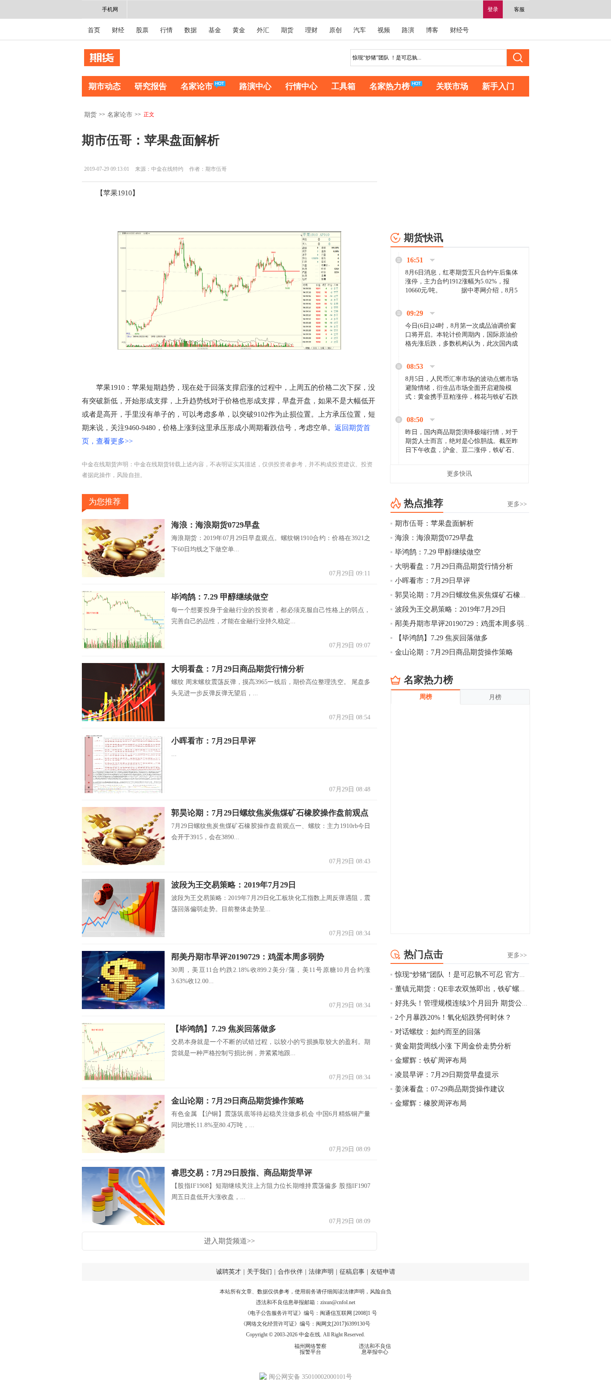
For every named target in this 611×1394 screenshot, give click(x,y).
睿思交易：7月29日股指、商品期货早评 (241, 1173)
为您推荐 (105, 501)
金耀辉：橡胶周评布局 (431, 1103)
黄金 (239, 30)
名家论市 (197, 86)
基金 (214, 30)
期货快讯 (423, 237)
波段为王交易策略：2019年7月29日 (233, 885)
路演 (408, 30)
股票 (142, 30)
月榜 (495, 697)
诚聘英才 (228, 1271)
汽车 (359, 30)
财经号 (459, 30)
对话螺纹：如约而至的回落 (438, 1031)
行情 (166, 30)
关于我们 (259, 1271)
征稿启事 (352, 1271)
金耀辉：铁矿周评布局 (431, 1060)
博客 (432, 30)
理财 (311, 30)
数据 (190, 30)
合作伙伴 (290, 1271)
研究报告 (151, 86)
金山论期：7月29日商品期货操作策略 (237, 1101)
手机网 (110, 9)
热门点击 (423, 954)
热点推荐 (423, 503)
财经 (118, 30)
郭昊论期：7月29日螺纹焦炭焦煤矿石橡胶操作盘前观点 (270, 813)
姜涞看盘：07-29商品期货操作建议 (450, 1089)
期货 (287, 30)
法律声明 (321, 1271)
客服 (519, 9)
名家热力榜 (389, 86)
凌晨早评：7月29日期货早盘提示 (447, 1074)
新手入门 (498, 86)
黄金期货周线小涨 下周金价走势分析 (453, 1046)
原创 (335, 30)
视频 (384, 30)
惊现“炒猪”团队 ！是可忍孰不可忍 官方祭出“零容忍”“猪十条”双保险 (503, 974)
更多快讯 (459, 473)
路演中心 (255, 86)
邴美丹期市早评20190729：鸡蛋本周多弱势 (247, 957)
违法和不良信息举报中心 (375, 1349)
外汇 (263, 30)
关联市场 (452, 86)
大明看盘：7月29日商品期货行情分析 (237, 669)
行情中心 (301, 86)
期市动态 (105, 86)
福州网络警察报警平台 (310, 1349)
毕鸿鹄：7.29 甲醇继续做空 (219, 597)
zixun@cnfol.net (337, 1302)
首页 (94, 30)
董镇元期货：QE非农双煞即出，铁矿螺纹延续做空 (475, 989)
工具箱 (343, 86)
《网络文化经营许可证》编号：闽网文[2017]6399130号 (305, 1324)
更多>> (517, 504)
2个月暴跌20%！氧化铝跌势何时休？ (453, 1017)
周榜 (426, 696)
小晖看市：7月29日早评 (213, 741)
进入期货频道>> (229, 1241)
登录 (493, 9)
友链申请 (382, 1271)
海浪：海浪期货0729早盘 (215, 525)
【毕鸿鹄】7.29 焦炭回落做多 (223, 1029)
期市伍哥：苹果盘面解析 (434, 523)
